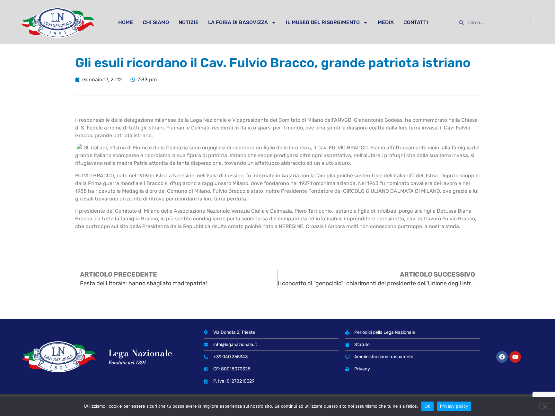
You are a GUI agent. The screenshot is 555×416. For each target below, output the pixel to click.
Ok (427, 406)
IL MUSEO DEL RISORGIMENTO (323, 22)
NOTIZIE (188, 22)
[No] (544, 406)
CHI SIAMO (156, 22)
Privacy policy (454, 406)
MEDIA (386, 22)
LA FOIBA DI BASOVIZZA (238, 22)
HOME (125, 22)
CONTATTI (415, 22)
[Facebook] (502, 357)
